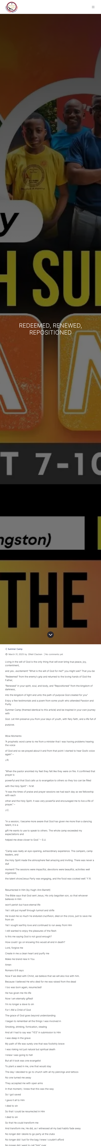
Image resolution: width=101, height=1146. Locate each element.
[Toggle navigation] (93, 7)
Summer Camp (15, 649)
